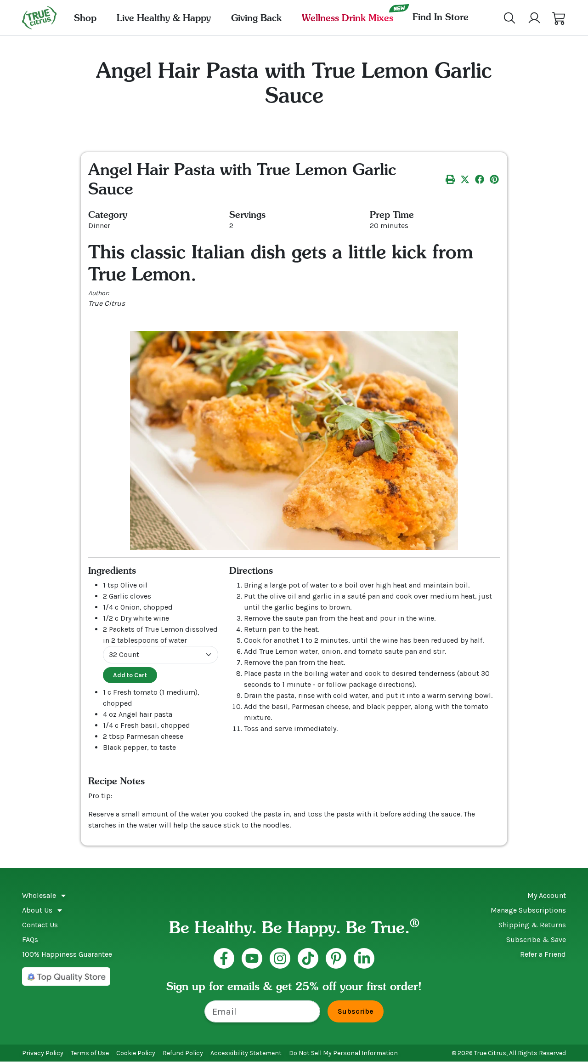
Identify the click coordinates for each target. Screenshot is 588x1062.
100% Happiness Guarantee (67, 954)
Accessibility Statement (246, 1053)
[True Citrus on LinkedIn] (364, 958)
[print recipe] (450, 179)
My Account (546, 895)
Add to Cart (130, 675)
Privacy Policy (42, 1053)
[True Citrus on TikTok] (308, 958)
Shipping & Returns (532, 924)
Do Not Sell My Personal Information (343, 1053)
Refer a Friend (543, 954)
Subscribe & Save (536, 939)
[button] (559, 18)
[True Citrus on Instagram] (280, 958)
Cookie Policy (135, 1053)
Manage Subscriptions (528, 910)
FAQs (30, 939)
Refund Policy (183, 1053)
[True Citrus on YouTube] (252, 958)
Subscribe (355, 1011)
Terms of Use (90, 1053)
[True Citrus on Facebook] (224, 958)
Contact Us (40, 924)
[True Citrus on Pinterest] (336, 958)
